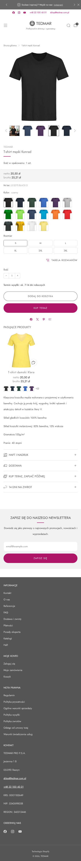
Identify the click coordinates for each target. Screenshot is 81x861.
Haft (6, 645)
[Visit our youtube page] (24, 12)
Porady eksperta (12, 632)
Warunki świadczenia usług (18, 734)
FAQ (6, 612)
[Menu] (5, 25)
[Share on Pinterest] (43, 319)
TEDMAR (8, 147)
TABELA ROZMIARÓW (64, 260)
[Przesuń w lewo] (6, 131)
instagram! (58, 4)
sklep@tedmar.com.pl (59, 12)
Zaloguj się (9, 663)
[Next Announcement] (74, 4)
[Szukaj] (68, 25)
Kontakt (7, 593)
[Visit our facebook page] (13, 12)
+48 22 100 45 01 (38, 12)
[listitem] (40, 4)
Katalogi (8, 638)
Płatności (8, 625)
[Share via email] (50, 319)
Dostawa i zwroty (12, 619)
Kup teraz (40, 308)
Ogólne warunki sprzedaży (18, 708)
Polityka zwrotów (12, 721)
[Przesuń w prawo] (74, 131)
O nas (7, 599)
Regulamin (9, 695)
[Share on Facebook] (31, 319)
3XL (65, 250)
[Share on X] (37, 319)
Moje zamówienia (13, 670)
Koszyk (7, 676)
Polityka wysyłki (12, 715)
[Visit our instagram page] (19, 12)
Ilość (6, 269)
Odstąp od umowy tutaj (16, 728)
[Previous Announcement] (6, 4)
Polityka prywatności (14, 702)
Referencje (9, 606)
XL (15, 250)
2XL (40, 250)
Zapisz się (40, 558)
